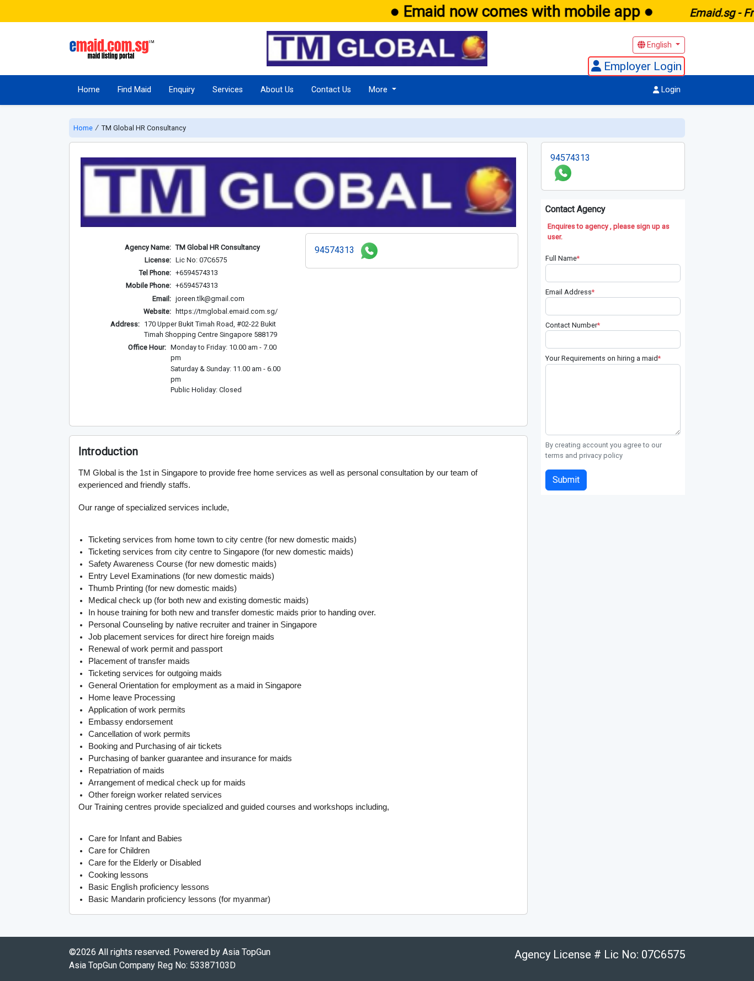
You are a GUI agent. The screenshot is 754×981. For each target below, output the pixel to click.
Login (670, 89)
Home (89, 89)
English (659, 44)
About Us (277, 89)
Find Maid (134, 89)
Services (228, 89)
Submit (566, 479)
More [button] (379, 89)
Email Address (569, 292)
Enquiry (182, 89)
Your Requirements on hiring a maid (603, 358)
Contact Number (572, 325)
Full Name (562, 258)
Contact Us (331, 89)
